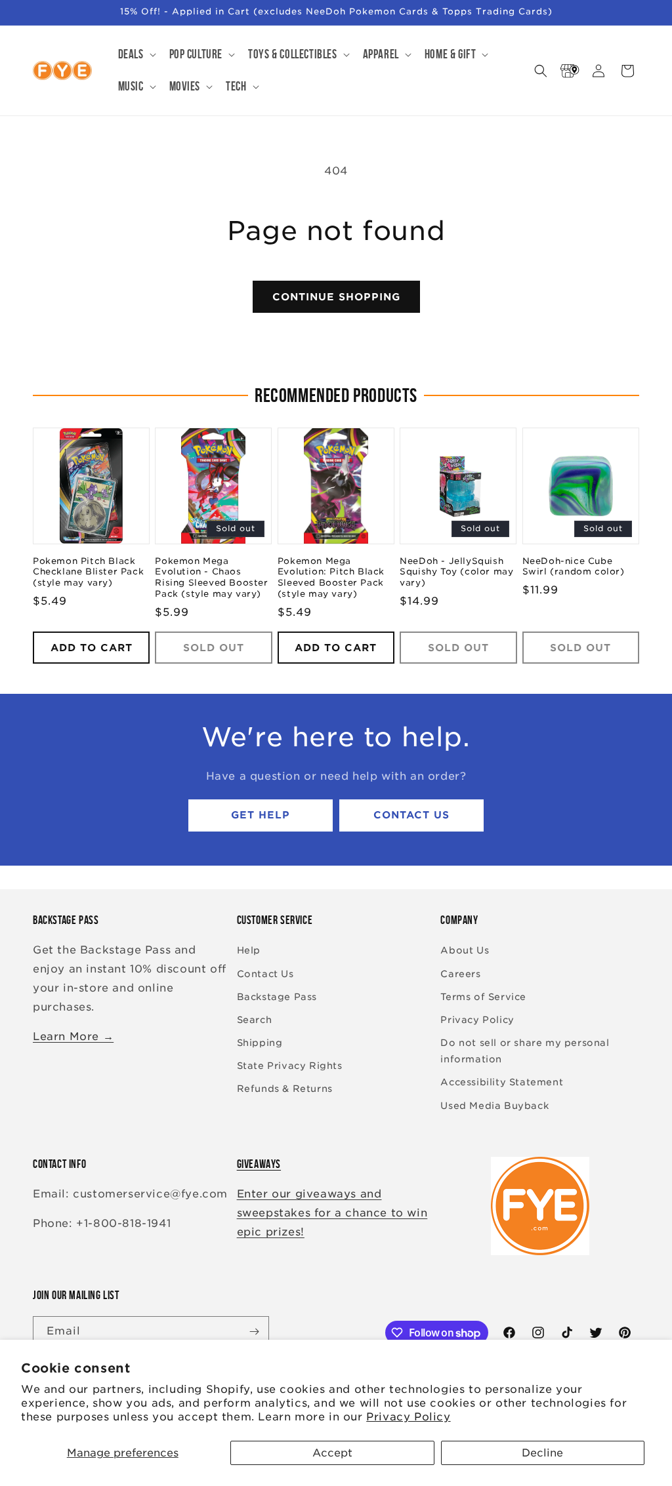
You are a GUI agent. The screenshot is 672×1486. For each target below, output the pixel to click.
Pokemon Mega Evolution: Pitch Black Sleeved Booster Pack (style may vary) (331, 577)
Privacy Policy (408, 1417)
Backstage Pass (277, 997)
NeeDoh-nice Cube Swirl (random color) (573, 566)
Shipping (260, 1042)
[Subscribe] (254, 1331)
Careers (460, 974)
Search (254, 1019)
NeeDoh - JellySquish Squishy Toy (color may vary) (456, 572)
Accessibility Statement (501, 1082)
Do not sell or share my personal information (524, 1050)
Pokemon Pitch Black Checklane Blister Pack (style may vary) (88, 572)
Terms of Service (483, 997)
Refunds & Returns (285, 1088)
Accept (332, 1453)
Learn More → (73, 1036)
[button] (135, 55)
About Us (464, 950)
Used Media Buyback (494, 1105)
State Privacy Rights (290, 1065)
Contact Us (411, 815)
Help (249, 950)
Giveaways (259, 1164)
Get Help (260, 815)
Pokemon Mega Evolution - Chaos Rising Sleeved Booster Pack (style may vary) (211, 577)
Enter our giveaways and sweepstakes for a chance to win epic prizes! (332, 1213)
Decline (542, 1453)
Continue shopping (336, 297)
